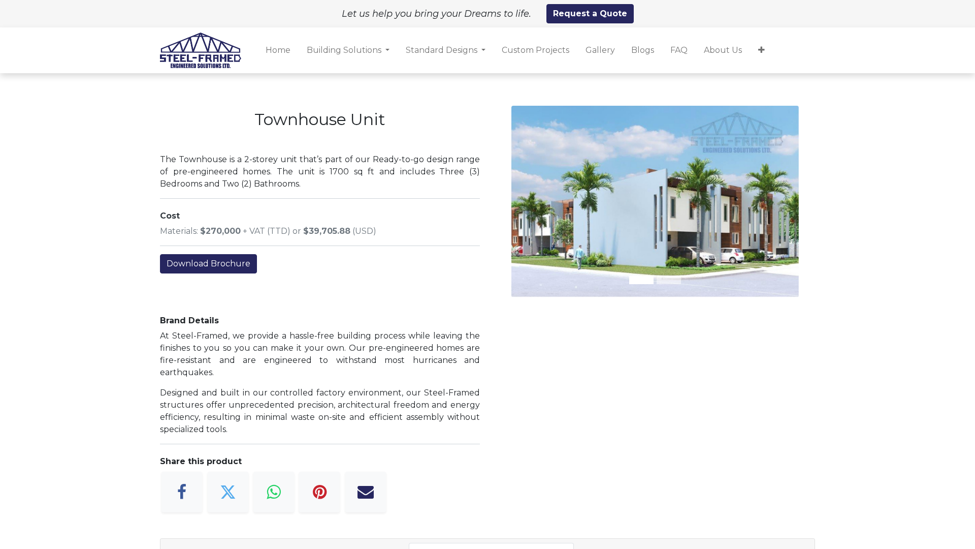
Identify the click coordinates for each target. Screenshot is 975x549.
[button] (761, 50)
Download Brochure (208, 263)
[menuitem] (278, 50)
